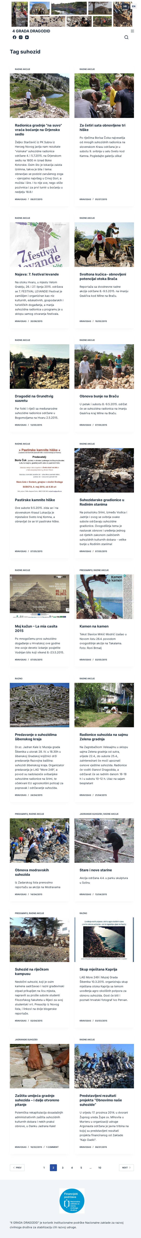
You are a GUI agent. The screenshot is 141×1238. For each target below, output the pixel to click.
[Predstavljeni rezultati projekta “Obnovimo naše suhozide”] (104, 1066)
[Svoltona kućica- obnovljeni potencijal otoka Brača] (104, 244)
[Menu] (132, 31)
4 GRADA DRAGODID (31, 31)
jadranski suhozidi (91, 814)
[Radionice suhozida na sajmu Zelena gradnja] (104, 705)
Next (125, 1167)
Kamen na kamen (94, 626)
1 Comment (52, 1147)
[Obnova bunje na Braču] (104, 366)
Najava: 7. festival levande (37, 274)
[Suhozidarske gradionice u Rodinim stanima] (104, 470)
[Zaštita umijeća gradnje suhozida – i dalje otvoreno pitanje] (39, 1066)
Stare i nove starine (96, 870)
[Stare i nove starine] (104, 840)
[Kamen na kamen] (104, 597)
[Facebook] (14, 37)
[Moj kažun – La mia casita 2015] (39, 597)
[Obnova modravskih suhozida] (39, 840)
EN (133, 6)
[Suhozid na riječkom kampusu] (39, 939)
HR (125, 6)
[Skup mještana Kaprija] (104, 939)
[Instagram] (21, 37)
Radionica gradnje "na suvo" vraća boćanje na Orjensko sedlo (38, 129)
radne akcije (22, 69)
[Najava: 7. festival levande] (39, 244)
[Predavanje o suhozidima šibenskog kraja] (39, 705)
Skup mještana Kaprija (98, 969)
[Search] (126, 37)
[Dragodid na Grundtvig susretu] (39, 366)
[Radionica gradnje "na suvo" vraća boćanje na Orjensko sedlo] (39, 95)
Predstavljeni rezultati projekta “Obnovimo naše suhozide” (101, 1100)
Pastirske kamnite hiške (35, 500)
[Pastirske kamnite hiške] (39, 470)
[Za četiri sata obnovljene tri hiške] (104, 95)
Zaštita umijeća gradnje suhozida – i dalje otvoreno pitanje (37, 1100)
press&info (86, 570)
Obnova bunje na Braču (99, 396)
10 (99, 1167)
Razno (18, 678)
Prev (18, 1167)
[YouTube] (27, 37)
